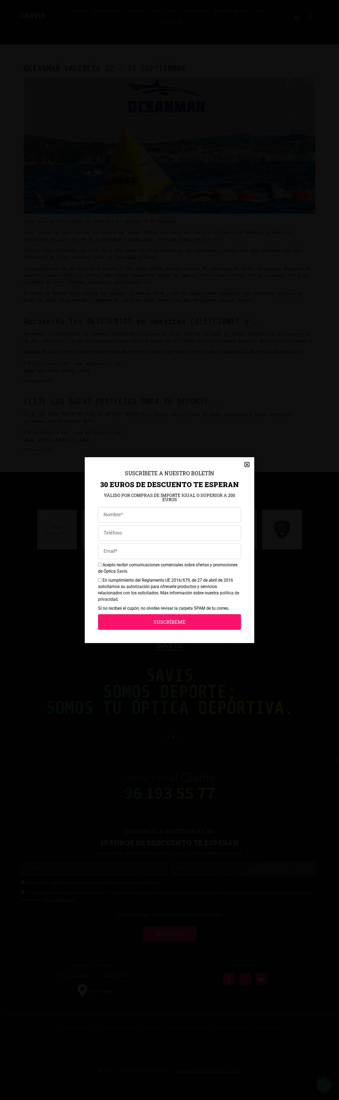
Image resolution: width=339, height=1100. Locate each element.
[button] (247, 464)
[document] (169, 550)
